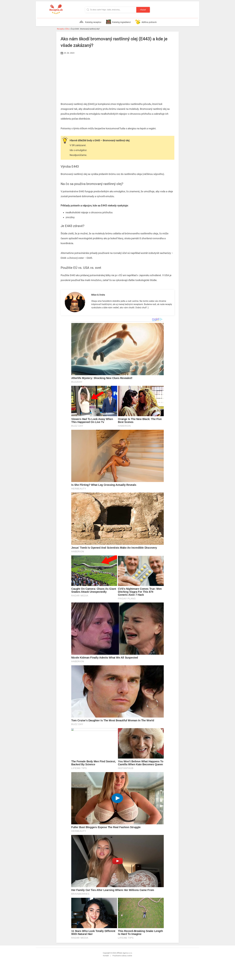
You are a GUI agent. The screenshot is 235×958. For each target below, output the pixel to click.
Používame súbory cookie (122, 956)
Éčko (67, 29)
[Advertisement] (117, 75)
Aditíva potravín (149, 22)
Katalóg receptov (93, 22)
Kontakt (106, 956)
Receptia (60, 29)
